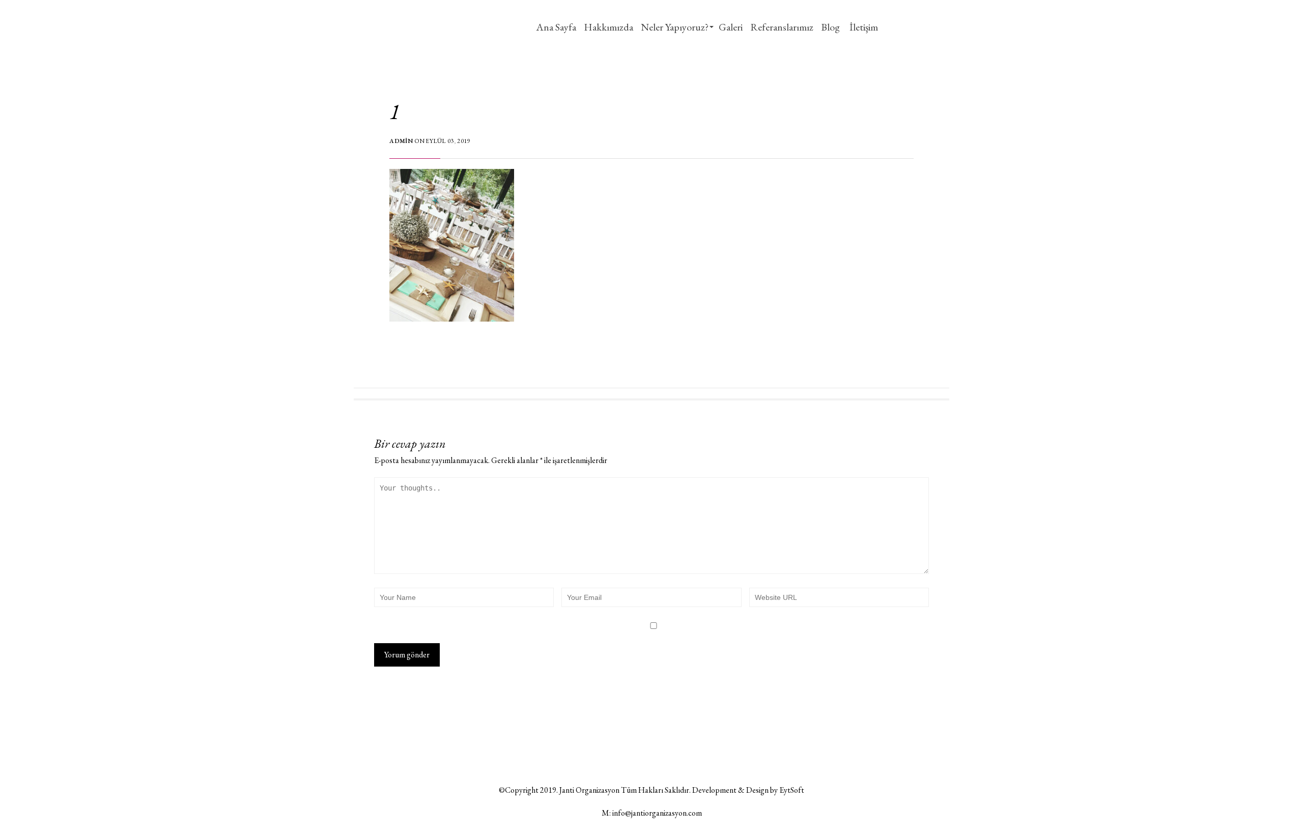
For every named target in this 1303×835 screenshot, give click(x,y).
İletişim (862, 27)
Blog (830, 27)
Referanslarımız (781, 27)
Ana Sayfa (556, 27)
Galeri (731, 27)
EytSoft (791, 790)
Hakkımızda (608, 27)
